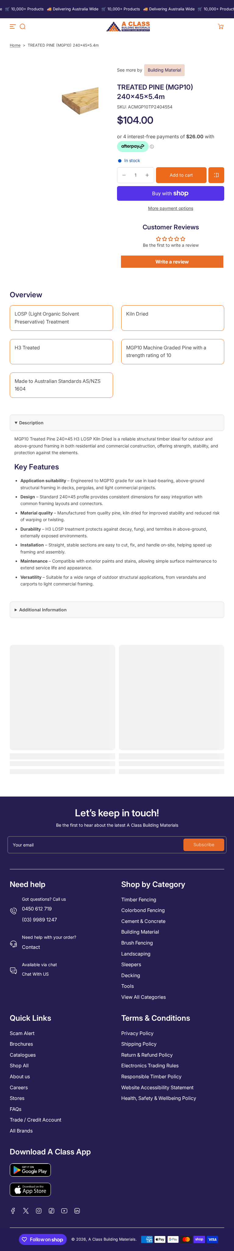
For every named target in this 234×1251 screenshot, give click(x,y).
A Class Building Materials (112, 1239)
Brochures (21, 1044)
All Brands (21, 1131)
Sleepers (131, 964)
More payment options (170, 208)
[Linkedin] (77, 1210)
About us (20, 1076)
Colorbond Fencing (143, 910)
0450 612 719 (37, 909)
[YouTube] (64, 1210)
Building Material (164, 69)
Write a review (172, 262)
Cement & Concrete (143, 921)
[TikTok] (51, 1210)
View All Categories (143, 997)
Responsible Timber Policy (151, 1076)
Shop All (19, 1065)
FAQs (15, 1109)
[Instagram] (38, 1210)
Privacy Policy (137, 1033)
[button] (22, 26)
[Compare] (216, 175)
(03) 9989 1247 (39, 920)
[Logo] (128, 26)
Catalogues (23, 1055)
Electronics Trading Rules (150, 1065)
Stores (17, 1098)
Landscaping (136, 954)
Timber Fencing (138, 899)
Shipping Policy (139, 1044)
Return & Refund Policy (147, 1055)
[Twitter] (26, 1210)
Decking (130, 975)
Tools (127, 986)
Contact (31, 947)
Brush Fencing (137, 943)
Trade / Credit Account (35, 1120)
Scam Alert (22, 1033)
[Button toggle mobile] (13, 26)
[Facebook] (13, 1210)
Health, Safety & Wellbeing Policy (158, 1098)
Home (15, 45)
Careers (19, 1087)
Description (31, 422)
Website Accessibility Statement (157, 1087)
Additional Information (43, 609)
